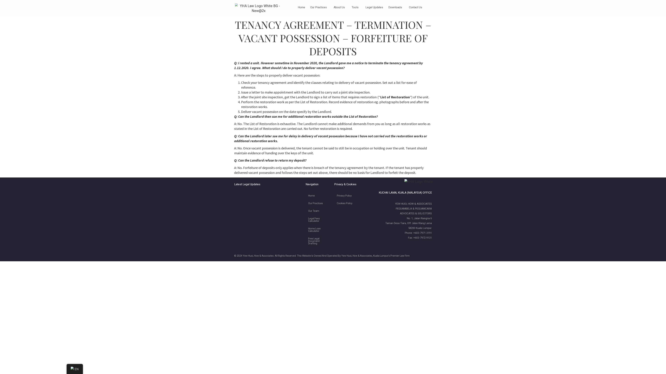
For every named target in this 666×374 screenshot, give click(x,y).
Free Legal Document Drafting (314, 241)
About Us (339, 7)
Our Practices (318, 7)
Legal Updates (374, 7)
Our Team (313, 211)
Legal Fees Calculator (314, 219)
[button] (319, 7)
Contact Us (415, 7)
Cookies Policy (344, 203)
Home (301, 7)
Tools (355, 7)
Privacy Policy (344, 195)
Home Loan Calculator (314, 229)
